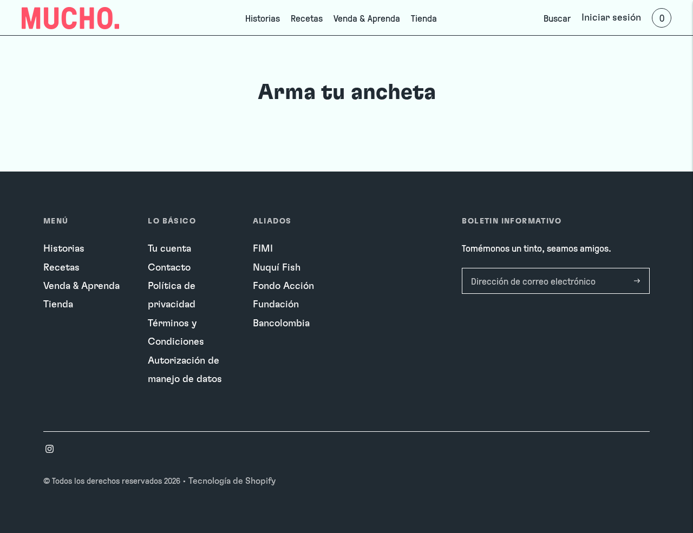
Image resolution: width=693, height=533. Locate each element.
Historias (262, 17)
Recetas (307, 17)
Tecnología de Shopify (232, 481)
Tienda (424, 17)
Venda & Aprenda (367, 17)
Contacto (169, 268)
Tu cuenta (169, 249)
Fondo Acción (283, 286)
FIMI (263, 249)
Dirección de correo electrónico (530, 269)
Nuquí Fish (276, 268)
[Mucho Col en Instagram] (49, 450)
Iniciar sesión (611, 18)
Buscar (557, 17)
